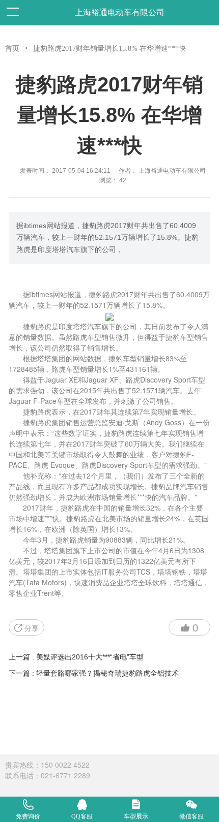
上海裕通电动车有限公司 (120, 12)
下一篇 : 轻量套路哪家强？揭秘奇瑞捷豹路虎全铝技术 (94, 673)
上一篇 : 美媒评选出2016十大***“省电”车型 (76, 657)
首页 (12, 48)
